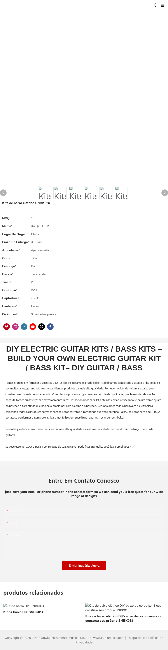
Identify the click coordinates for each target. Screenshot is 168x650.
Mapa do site (138, 637)
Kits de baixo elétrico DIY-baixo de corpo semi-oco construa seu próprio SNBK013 (123, 618)
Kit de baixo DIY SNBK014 (23, 612)
